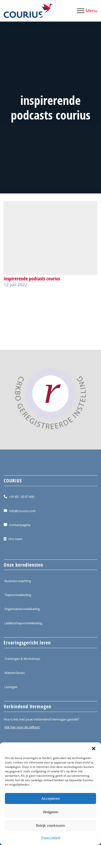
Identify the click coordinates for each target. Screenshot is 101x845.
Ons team (15, 539)
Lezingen (10, 686)
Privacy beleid (50, 837)
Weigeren (50, 812)
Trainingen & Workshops (22, 658)
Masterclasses (14, 672)
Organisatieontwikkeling (22, 609)
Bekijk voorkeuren (50, 825)
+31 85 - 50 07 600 (21, 496)
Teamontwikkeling (17, 595)
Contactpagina (19, 525)
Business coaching (17, 581)
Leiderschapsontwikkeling (23, 623)
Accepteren (50, 798)
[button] (93, 748)
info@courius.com (22, 510)
